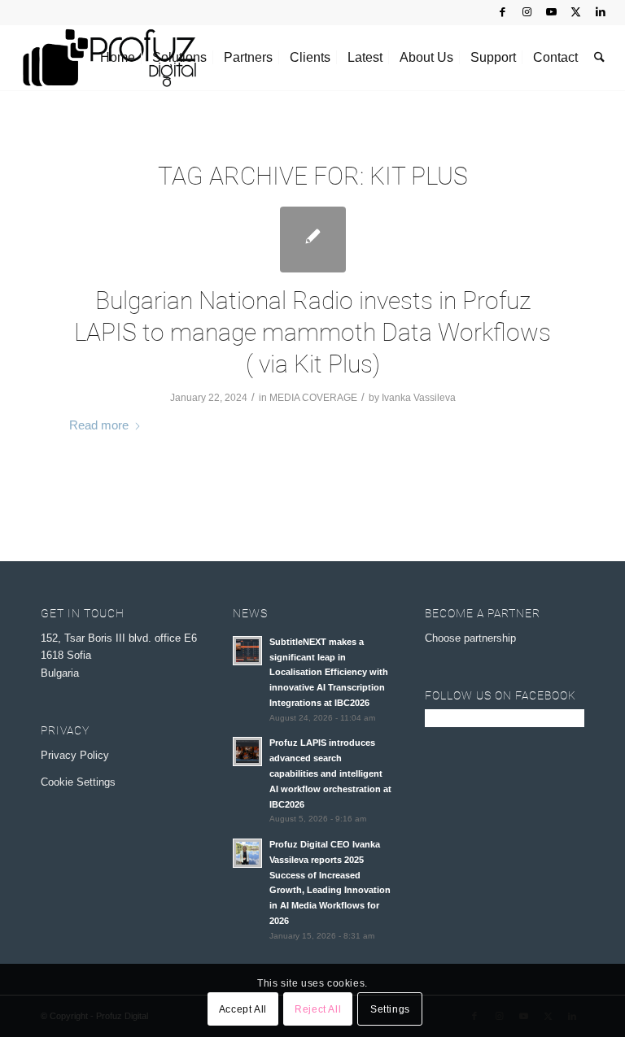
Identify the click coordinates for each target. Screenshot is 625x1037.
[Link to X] (576, 12)
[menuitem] (117, 57)
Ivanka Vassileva (419, 397)
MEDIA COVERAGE (313, 397)
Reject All (318, 1009)
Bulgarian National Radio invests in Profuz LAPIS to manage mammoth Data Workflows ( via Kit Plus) (312, 332)
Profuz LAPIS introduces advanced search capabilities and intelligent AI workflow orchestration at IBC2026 (330, 773)
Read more (99, 425)
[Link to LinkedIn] (600, 12)
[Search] (599, 57)
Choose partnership (470, 638)
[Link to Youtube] (551, 12)
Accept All (243, 1009)
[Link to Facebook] (502, 12)
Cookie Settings (78, 782)
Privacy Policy (75, 755)
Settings (390, 1009)
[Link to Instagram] (527, 12)
